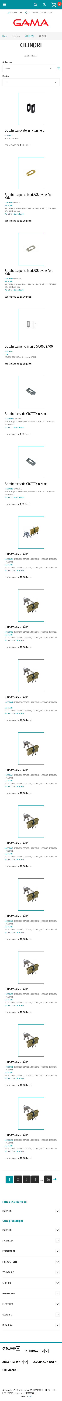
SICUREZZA (29, 36)
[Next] (55, 1179)
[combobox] (28, 68)
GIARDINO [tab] (7, 1314)
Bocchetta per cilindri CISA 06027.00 (29, 346)
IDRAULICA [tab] (7, 1325)
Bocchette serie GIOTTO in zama (26, 413)
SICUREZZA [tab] (7, 1240)
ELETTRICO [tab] (7, 1304)
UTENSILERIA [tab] (8, 1293)
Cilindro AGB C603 (16, 553)
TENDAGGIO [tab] (8, 1272)
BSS (30, 1396)
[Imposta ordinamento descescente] (58, 68)
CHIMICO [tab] (6, 1282)
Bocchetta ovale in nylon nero (25, 130)
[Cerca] (35, 4)
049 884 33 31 (16, 12)
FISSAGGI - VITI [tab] (9, 1261)
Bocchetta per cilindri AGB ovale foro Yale (29, 196)
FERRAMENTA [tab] (8, 1251)
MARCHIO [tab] (6, 1211)
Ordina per (7, 62)
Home (4, 36)
